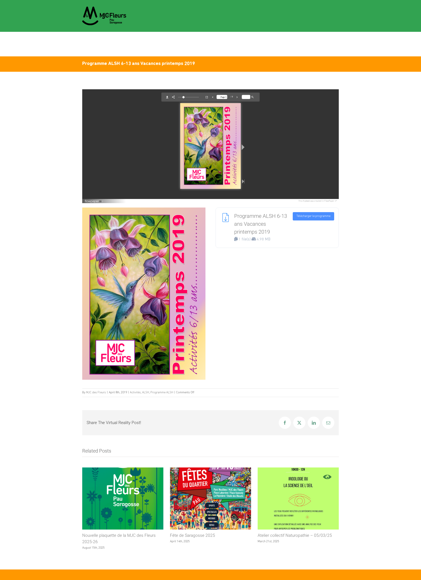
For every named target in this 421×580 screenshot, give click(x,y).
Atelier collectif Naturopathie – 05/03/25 (207, 535)
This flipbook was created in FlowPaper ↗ (317, 201)
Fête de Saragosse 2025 (104, 535)
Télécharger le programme (313, 216)
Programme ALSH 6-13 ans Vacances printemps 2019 (260, 224)
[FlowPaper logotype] (94, 201)
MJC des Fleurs (96, 392)
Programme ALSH (161, 392)
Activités (135, 392)
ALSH (145, 392)
